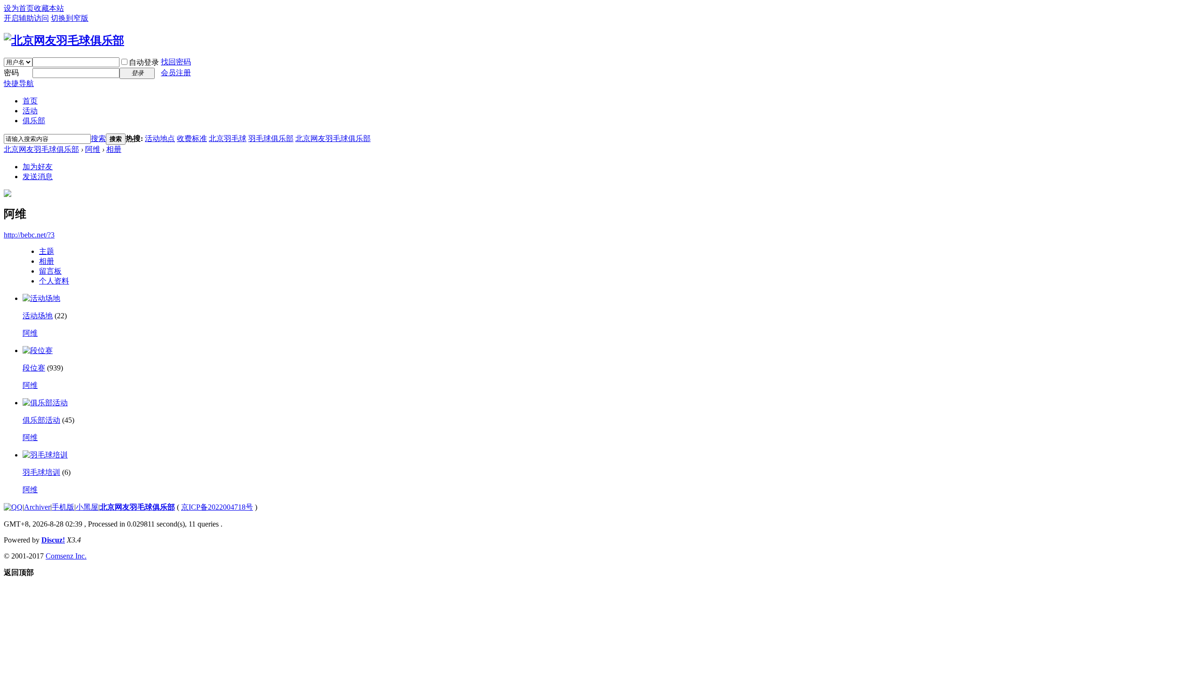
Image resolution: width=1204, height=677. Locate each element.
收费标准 (192, 138)
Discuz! (53, 540)
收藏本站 (49, 8)
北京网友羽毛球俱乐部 (333, 138)
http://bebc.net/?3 (29, 235)
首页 (30, 101)
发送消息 (38, 177)
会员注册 (176, 73)
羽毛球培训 (41, 472)
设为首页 (19, 8)
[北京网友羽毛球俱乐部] (64, 40)
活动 (30, 111)
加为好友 (38, 167)
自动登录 (144, 62)
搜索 (98, 138)
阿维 (92, 149)
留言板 (50, 271)
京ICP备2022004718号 (217, 507)
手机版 (63, 507)
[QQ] (13, 507)
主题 (46, 251)
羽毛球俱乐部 (270, 138)
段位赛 (34, 368)
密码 (11, 73)
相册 (113, 149)
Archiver (37, 507)
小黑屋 (87, 507)
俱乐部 (34, 121)
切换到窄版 (69, 18)
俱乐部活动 (41, 420)
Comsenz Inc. (66, 556)
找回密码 (176, 62)
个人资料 (54, 281)
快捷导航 (19, 83)
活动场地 (38, 316)
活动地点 (160, 138)
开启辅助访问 (26, 18)
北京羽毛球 (227, 138)
